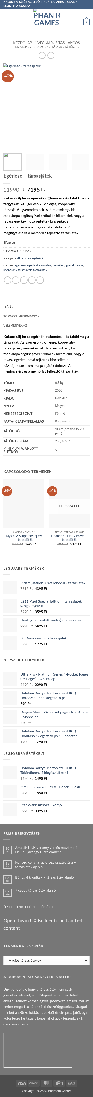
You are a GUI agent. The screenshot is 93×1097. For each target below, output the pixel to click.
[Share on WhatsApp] (7, 280)
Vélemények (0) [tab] (15, 325)
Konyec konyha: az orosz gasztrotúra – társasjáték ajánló (45, 865)
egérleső (20, 265)
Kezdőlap (22, 43)
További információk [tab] (21, 316)
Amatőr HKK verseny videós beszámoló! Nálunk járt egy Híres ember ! (46, 850)
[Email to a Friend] (32, 280)
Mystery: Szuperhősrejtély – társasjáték (24, 538)
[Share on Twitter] (24, 280)
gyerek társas (74, 265)
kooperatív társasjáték (17, 270)
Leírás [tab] (8, 307)
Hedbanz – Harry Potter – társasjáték (69, 538)
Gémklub (58, 265)
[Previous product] (50, 55)
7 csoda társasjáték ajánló (35, 890)
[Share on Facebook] (15, 280)
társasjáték (40, 270)
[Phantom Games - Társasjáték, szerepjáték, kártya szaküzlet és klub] (46, 22)
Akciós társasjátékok (58, 47)
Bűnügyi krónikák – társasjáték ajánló (44, 877)
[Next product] (42, 55)
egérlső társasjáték (39, 265)
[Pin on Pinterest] (40, 280)
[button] (6, 21)
